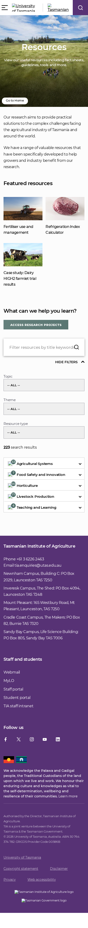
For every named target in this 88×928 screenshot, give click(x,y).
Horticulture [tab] (24, 485)
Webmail (12, 672)
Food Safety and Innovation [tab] (39, 474)
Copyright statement (21, 869)
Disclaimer (59, 869)
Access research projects (36, 325)
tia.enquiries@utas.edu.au (38, 565)
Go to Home (15, 100)
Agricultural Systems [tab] (32, 463)
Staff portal (13, 689)
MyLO (9, 680)
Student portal (17, 697)
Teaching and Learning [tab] (34, 507)
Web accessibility (41, 879)
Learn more (67, 796)
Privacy (10, 879)
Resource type (16, 423)
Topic (8, 376)
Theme (10, 400)
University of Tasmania (22, 857)
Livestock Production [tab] (33, 496)
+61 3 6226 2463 (30, 559)
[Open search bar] (80, 7)
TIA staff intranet (18, 706)
